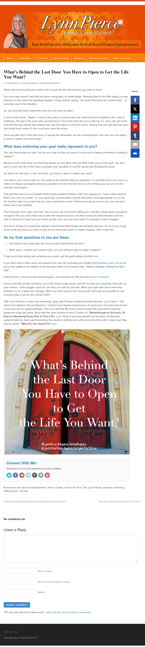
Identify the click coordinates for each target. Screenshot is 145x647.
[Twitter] (9, 475)
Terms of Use (11, 631)
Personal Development (49, 83)
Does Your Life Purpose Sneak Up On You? (120, 501)
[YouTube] (22, 475)
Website (41, 592)
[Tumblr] (135, 135)
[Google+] (35, 475)
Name (45, 571)
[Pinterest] (135, 126)
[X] (135, 109)
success (23, 490)
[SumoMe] (135, 153)
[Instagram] (41, 475)
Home (10, 58)
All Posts (25, 83)
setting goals (11, 490)
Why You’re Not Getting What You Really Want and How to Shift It (35, 501)
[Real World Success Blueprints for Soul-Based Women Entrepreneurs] (72, 46)
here (95, 256)
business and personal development (26, 487)
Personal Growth (98, 58)
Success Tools (61, 58)
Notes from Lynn (122, 58)
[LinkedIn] (135, 117)
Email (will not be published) (54, 581)
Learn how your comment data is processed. (68, 612)
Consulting (25, 58)
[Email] (135, 144)
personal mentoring (113, 487)
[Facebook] (135, 100)
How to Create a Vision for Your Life (67, 487)
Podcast (43, 58)
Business (79, 58)
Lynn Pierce (11, 83)
